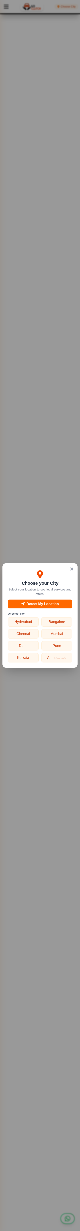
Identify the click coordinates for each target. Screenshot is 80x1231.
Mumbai (56, 634)
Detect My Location (42, 604)
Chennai (23, 634)
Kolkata (23, 658)
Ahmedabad (56, 658)
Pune (57, 646)
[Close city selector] (72, 569)
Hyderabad (23, 622)
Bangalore (57, 622)
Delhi (23, 646)
